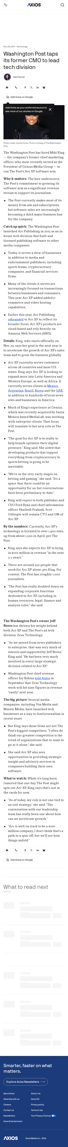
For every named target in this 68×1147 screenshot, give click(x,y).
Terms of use (37, 1110)
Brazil (29, 390)
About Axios (8, 1093)
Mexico (52, 386)
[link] (7, 87)
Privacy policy (37, 1105)
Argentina (15, 390)
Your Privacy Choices (41, 1116)
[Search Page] (62, 5)
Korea (39, 390)
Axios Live (35, 1093)
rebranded (16, 319)
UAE (59, 390)
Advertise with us (11, 1099)
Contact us (8, 1110)
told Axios (42, 678)
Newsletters (9, 1116)
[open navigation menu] (5, 5)
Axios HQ (35, 1099)
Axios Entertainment (12, 1121)
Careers (7, 1105)
